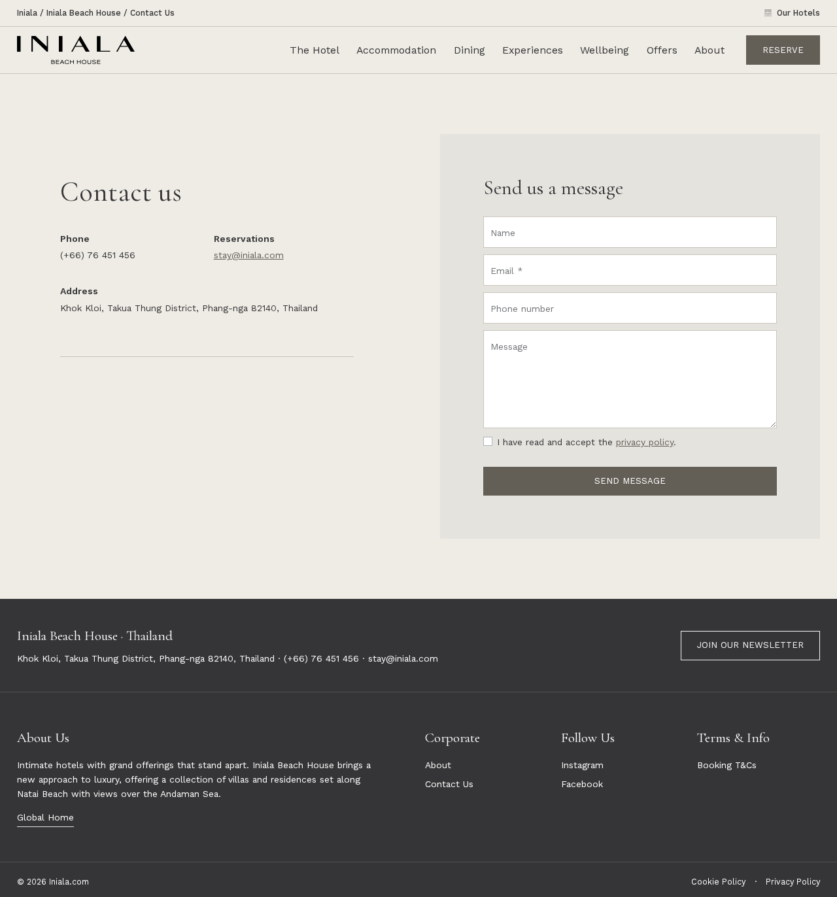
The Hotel (314, 50)
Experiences (532, 50)
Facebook (582, 784)
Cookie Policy (718, 882)
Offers (662, 50)
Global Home (45, 817)
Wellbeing (604, 50)
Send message (630, 481)
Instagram (582, 765)
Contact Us (152, 13)
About (709, 50)
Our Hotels (798, 13)
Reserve (783, 49)
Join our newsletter (750, 645)
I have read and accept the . (586, 442)
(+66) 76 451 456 (321, 658)
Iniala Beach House (83, 13)
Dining (469, 50)
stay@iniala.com (249, 255)
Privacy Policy (793, 882)
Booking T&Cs (727, 765)
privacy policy (645, 442)
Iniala (27, 13)
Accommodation (396, 50)
